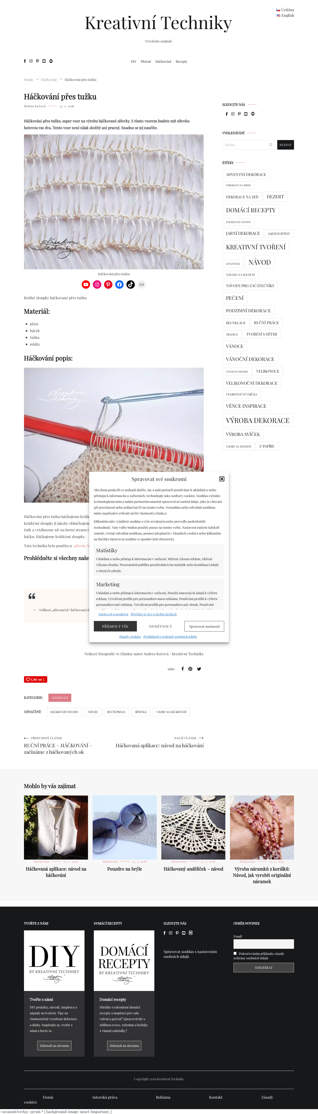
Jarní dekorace (243, 233)
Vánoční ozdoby (237, 371)
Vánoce (235, 346)
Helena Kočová (35, 106)
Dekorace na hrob (238, 185)
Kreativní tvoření (256, 247)
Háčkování (163, 61)
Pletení (146, 61)
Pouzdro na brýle (124, 869)
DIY (133, 61)
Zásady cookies (130, 636)
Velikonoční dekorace (251, 383)
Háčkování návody (64, 712)
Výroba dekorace (258, 420)
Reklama (163, 1097)
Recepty (181, 61)
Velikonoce (267, 371)
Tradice (232, 334)
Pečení (235, 298)
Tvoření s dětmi (261, 334)
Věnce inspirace (246, 406)
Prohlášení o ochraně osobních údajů (170, 636)
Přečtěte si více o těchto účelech (154, 614)
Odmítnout (160, 626)
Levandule (233, 263)
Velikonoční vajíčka (241, 394)
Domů (48, 1097)
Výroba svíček (243, 434)
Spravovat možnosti (204, 626)
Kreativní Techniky (158, 22)
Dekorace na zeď (242, 196)
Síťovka (141, 712)
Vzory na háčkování (171, 712)
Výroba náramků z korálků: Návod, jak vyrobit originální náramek (262, 875)
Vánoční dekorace (250, 359)
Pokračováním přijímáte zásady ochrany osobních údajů (258, 955)
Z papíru (267, 446)
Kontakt (216, 1097)
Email (237, 936)
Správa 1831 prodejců (113, 614)
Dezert (275, 196)
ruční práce (116, 712)
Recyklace (236, 322)
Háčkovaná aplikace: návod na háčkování (160, 742)
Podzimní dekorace (248, 310)
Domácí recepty (251, 210)
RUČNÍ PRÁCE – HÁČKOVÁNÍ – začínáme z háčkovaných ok (58, 745)
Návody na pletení (240, 275)
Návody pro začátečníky (250, 285)
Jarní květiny (279, 234)
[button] (222, 478)
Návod (93, 712)
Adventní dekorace (246, 174)
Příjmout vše (115, 626)
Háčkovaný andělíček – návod (193, 869)
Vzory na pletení (238, 446)
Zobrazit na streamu (54, 1045)
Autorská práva (104, 1097)
